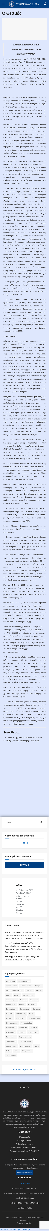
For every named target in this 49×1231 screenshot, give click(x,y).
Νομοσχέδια (11, 1027)
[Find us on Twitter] (27, 842)
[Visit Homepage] (24, 4)
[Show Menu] (3, 4)
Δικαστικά (34, 1000)
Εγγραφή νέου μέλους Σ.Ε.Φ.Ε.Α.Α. (25, 1151)
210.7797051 (33, 1203)
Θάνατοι (9, 1014)
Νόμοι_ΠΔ (23, 1027)
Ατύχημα (29, 990)
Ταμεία (36, 1046)
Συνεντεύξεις (11, 1046)
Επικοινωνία (24, 1137)
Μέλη (31, 1014)
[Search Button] (45, 4)
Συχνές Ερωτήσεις (24, 1141)
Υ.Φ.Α (8, 1051)
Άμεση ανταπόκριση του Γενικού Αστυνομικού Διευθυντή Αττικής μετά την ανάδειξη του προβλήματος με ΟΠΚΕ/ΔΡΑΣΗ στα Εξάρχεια (24, 935)
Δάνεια (16, 995)
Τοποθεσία (24, 1183)
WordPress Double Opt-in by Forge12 (16, 1229)
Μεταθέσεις (20, 1018)
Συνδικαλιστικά (25, 1041)
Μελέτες (9, 1018)
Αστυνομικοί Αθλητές (14, 990)
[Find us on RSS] (28, 1087)
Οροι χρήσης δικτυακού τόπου (24, 1148)
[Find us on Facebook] (21, 842)
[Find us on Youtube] (24, 842)
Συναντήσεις (11, 1041)
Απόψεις (38, 986)
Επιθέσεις (32, 1004)
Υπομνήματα (11, 1055)
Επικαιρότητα (11, 1009)
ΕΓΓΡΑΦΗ (24, 865)
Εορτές (22, 1004)
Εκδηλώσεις (11, 1004)
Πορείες (22, 1032)
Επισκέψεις (24, 1009)
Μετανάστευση (34, 1018)
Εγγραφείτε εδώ (24, 1173)
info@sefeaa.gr (27, 1198)
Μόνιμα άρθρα (26, 1023)
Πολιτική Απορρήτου (24, 1144)
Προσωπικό (10, 1037)
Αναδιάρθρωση (24, 981)
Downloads (10, 981)
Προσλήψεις (33, 1032)
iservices (29, 1223)
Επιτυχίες (36, 1009)
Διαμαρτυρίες (11, 1000)
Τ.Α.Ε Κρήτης (25, 1046)
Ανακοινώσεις (11, 986)
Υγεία (16, 1051)
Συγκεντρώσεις (25, 1037)
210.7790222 (20, 1203)
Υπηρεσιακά (27, 1051)
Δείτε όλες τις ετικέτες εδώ (24, 1069)
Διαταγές (23, 1000)
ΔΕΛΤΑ (38, 990)
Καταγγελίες (21, 1014)
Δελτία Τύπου (28, 995)
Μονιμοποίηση (11, 1023)
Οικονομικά (10, 1032)
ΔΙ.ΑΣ (8, 995)
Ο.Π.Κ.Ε (34, 1027)
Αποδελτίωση (26, 986)
